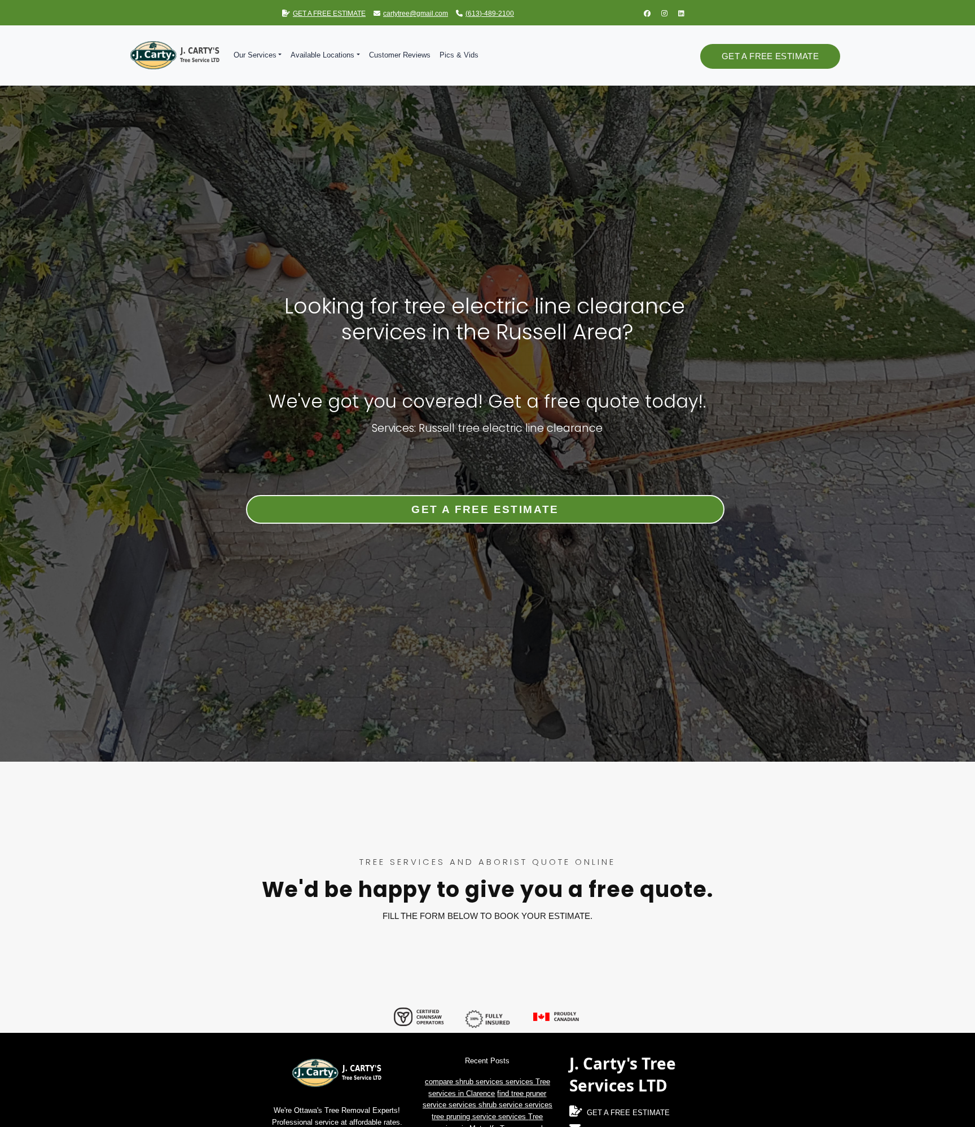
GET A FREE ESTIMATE (329, 13)
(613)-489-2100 (489, 13)
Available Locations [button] (322, 55)
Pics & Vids (459, 55)
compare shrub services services (480, 1081)
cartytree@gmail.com (415, 13)
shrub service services (515, 1105)
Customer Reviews (400, 55)
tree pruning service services (480, 1116)
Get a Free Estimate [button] (770, 56)
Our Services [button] (255, 55)
